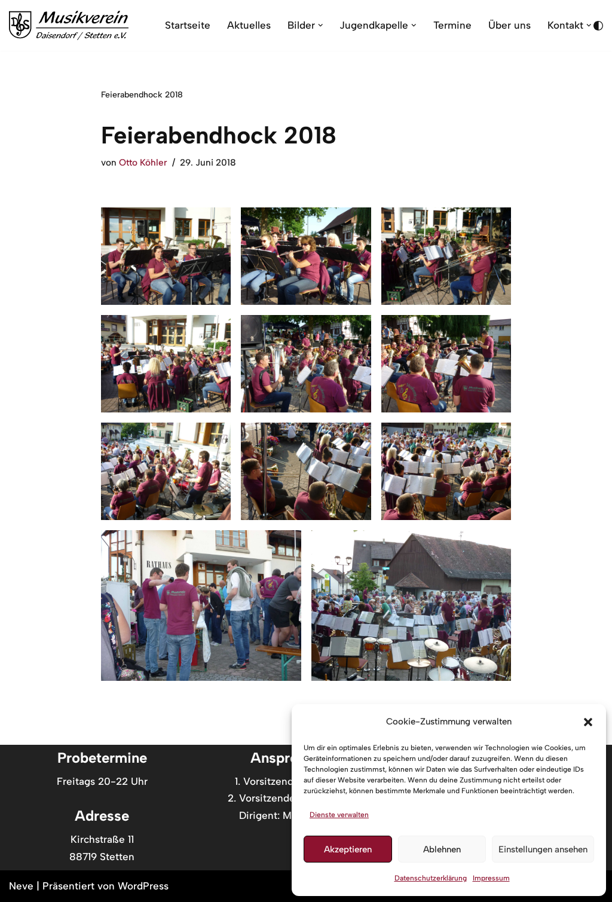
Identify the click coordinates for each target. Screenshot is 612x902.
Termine (452, 25)
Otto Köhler (143, 162)
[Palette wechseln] (598, 25)
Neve (21, 886)
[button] (588, 722)
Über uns (509, 25)
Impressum (491, 878)
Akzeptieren (348, 849)
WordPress (143, 886)
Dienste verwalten (339, 815)
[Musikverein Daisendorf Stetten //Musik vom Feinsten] (68, 25)
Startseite (187, 25)
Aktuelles (249, 25)
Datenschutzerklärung (430, 878)
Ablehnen (442, 849)
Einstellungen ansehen (542, 849)
